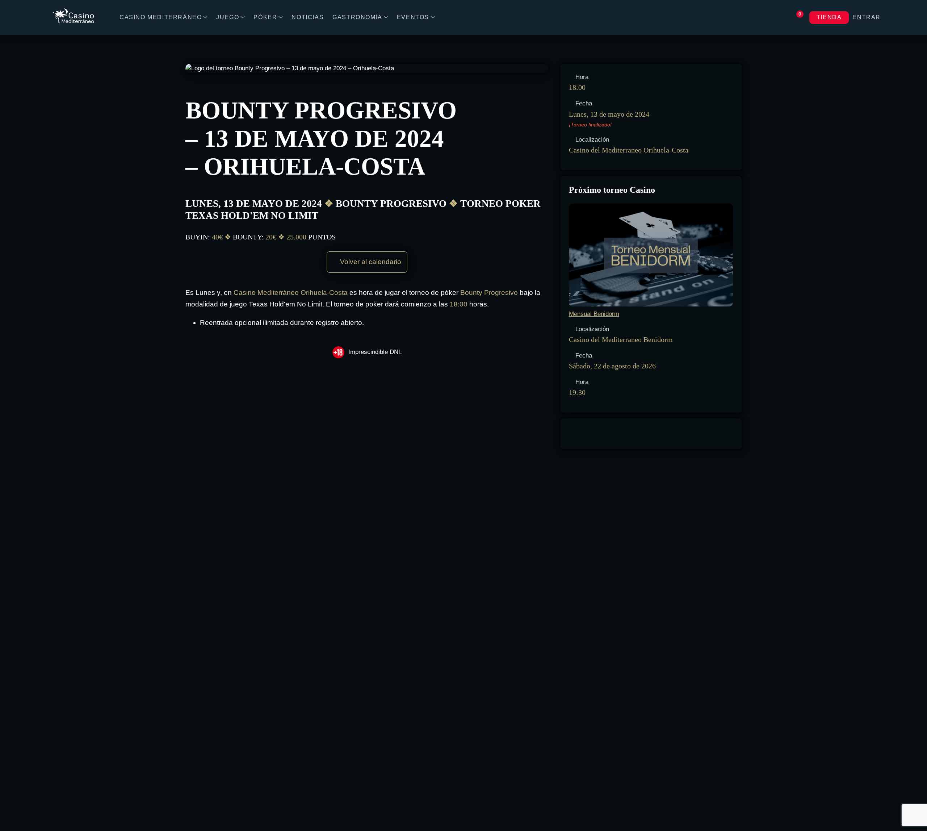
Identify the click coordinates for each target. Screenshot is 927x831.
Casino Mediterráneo (160, 17)
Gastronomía (357, 17)
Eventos (413, 17)
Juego (227, 17)
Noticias (307, 17)
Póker (265, 17)
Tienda (829, 17)
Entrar (866, 17)
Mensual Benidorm (594, 313)
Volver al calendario (369, 262)
